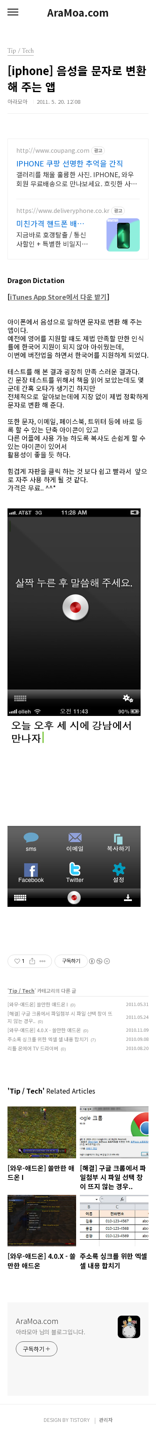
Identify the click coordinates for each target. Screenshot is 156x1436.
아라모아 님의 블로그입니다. (50, 1332)
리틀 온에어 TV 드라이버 (32, 1048)
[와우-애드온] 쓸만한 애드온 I (37, 1004)
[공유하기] (32, 961)
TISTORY (80, 1419)
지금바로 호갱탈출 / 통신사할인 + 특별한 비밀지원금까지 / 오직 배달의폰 (52, 239)
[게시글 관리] (42, 961)
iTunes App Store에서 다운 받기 (58, 297)
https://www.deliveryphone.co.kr (62, 210)
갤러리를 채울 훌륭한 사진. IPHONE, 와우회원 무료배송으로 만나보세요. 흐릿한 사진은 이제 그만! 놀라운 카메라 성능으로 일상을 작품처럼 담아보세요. (76, 178)
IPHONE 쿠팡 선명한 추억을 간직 (69, 163)
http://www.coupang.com (52, 150)
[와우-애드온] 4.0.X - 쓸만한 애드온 (44, 1029)
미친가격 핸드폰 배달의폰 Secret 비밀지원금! (50, 223)
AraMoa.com (78, 12)
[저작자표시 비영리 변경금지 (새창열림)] (99, 961)
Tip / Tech (22, 990)
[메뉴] (13, 12)
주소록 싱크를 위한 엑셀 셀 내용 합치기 (47, 1039)
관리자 (106, 1419)
